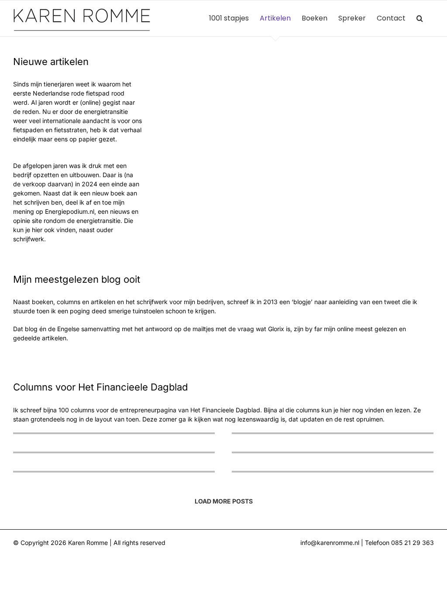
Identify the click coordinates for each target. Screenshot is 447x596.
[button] (419, 18)
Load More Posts (224, 501)
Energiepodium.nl (69, 211)
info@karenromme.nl (329, 542)
